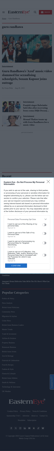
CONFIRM (16, 266)
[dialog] (27, 225)
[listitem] (27, 219)
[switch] (44, 225)
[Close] (49, 182)
